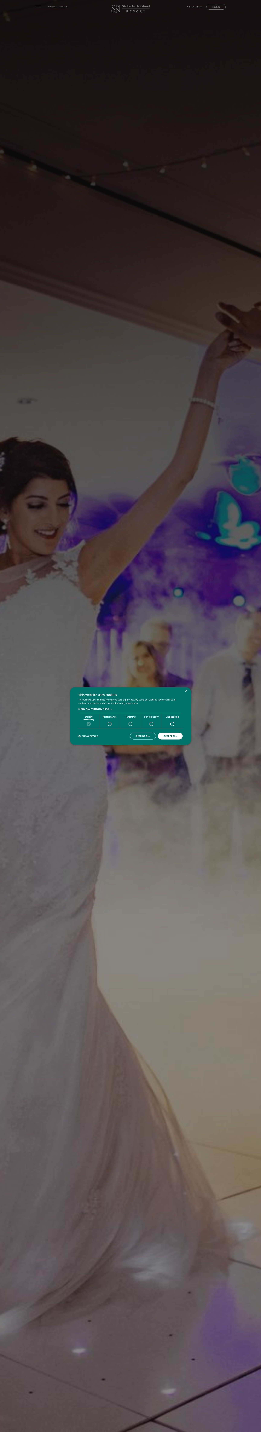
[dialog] (130, 716)
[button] (130, 708)
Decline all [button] (143, 736)
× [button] (186, 691)
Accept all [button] (170, 736)
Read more (132, 703)
